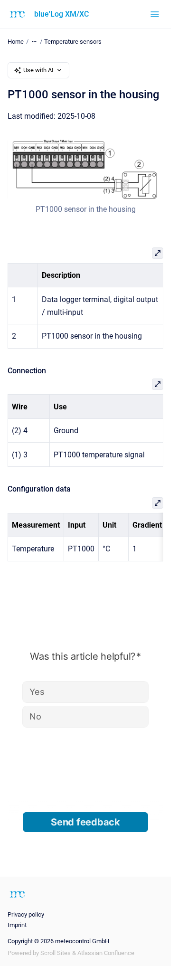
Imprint (17, 924)
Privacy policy (26, 914)
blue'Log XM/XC (61, 14)
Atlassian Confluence (105, 953)
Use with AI (38, 70)
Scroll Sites (55, 953)
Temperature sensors (73, 41)
